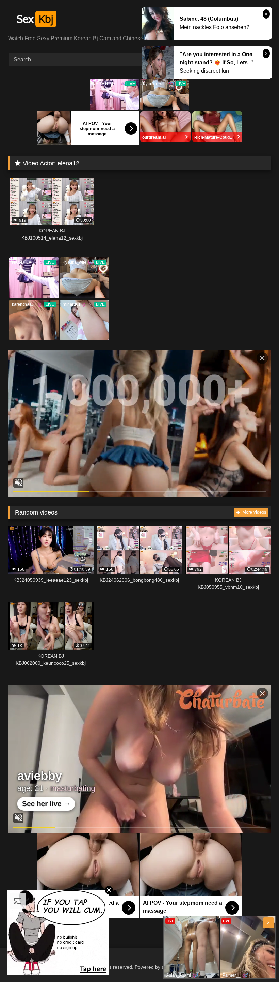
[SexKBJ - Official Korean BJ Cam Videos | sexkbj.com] (139, 19)
